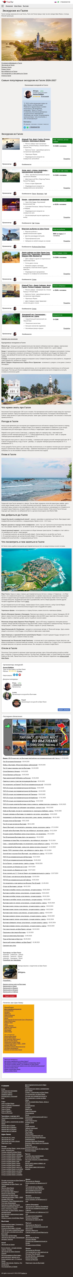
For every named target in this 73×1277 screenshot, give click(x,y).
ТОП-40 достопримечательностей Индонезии (18, 860)
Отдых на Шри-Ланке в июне (10, 1163)
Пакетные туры (6, 1143)
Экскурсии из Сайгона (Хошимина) (37, 1206)
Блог (2, 1098)
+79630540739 (65, 2)
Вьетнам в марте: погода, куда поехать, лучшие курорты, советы (24, 919)
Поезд (34, 193)
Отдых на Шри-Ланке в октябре (11, 1171)
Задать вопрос (64, 710)
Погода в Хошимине (32, 1218)
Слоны (37, 223)
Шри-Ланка (17, 6)
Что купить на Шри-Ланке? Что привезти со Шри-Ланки (21, 1064)
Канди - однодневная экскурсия (35, 199)
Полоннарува (8, 1016)
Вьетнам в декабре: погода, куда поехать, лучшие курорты (22, 890)
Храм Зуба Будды (9, 1021)
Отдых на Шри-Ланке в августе (11, 1167)
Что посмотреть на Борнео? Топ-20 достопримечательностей (23, 784)
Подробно (66, 159)
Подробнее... (7, 980)
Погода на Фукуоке (32, 1259)
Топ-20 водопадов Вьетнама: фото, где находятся (19, 837)
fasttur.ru (24, 1273)
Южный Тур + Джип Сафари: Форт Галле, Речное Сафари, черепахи (36, 286)
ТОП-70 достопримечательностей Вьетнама (17, 857)
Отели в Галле (6, 75)
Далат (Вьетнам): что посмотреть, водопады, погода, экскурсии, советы (26, 827)
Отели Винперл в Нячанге (11, 771)
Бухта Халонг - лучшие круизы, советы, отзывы (18, 863)
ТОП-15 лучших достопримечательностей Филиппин (20, 791)
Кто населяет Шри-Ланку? (12, 1039)
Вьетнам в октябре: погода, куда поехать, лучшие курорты (22, 896)
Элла (6, 1024)
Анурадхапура (8, 1010)
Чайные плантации (10, 1027)
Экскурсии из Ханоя (8, 1244)
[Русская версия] (55, 2)
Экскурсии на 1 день (8, 1137)
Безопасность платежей (9, 1096)
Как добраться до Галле (9, 71)
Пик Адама (7, 1030)
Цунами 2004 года (10, 1045)
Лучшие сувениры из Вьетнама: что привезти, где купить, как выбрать (26, 814)
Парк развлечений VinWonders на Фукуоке (17, 778)
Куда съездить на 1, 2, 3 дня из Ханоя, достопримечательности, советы (26, 873)
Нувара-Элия (8, 1022)
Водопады (40, 193)
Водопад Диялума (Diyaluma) (34, 1141)
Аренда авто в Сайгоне (10, 992)
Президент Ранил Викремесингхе (14, 1046)
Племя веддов (8, 1025)
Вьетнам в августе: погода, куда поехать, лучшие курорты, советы (25, 903)
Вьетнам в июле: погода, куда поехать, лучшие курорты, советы (24, 906)
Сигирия (7, 1012)
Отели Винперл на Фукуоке (12, 774)
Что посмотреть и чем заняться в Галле (14, 73)
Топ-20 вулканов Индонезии (12, 761)
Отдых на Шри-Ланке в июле (10, 1165)
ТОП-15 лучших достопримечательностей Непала (19, 788)
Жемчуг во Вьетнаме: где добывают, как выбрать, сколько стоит (24, 807)
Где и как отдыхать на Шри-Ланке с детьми (17, 929)
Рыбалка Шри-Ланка (38, 247)
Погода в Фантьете (32, 1230)
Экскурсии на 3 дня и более (10, 1141)
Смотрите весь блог (9, 945)
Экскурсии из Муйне (32, 1237)
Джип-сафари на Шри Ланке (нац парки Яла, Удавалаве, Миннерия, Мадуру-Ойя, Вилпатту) (36, 254)
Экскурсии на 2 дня (7, 1139)
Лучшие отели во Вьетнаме (12, 821)
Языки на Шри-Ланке (10, 1040)
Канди (6, 1018)
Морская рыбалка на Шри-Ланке (35, 229)
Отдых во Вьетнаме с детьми (12, 886)
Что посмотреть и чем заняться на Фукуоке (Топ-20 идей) (21, 883)
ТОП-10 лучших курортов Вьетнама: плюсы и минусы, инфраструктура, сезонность (30, 804)
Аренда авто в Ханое (10, 986)
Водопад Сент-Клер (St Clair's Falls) (36, 1149)
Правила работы (6, 1094)
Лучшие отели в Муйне (33, 1245)
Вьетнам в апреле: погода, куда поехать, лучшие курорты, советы (24, 916)
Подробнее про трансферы (12, 960)
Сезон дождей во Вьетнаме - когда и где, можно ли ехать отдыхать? (25, 847)
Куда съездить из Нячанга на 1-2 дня (15, 867)
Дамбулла (7, 1013)
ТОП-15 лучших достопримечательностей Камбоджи (20, 798)
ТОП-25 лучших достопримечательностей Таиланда (20, 794)
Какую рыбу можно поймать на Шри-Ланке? (17, 942)
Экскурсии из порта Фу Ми (34, 1219)
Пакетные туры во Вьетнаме (35, 1263)
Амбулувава (8, 1031)
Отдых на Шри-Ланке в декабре (11, 1174)
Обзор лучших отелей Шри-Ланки (12, 1218)
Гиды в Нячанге (6, 1107)
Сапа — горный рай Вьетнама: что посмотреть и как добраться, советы (26, 844)
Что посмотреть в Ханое (9, 1266)
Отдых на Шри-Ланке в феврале (12, 1156)
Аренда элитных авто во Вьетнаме (14, 984)
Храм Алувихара (9, 1015)
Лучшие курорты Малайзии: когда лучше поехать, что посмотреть (24, 834)
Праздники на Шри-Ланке (12, 1042)
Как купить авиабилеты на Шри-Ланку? (16, 1061)
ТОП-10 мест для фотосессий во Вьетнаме (17, 876)
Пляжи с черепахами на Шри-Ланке (36, 1092)
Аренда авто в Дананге (10, 988)
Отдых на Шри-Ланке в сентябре (12, 1169)
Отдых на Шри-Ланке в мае (10, 1161)
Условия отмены (6, 1092)
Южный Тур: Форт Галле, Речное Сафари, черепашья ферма (36, 140)
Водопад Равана (30, 1150)
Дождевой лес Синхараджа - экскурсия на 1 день (34, 315)
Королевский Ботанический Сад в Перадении (18, 1019)
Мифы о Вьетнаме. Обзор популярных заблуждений (20, 765)
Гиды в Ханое (5, 1109)
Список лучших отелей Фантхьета (37, 1232)
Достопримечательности (12, 1009)
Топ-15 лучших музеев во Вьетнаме (14, 824)
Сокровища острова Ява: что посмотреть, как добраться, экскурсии (25, 840)
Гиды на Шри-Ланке (7, 1103)
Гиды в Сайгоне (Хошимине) (10, 1105)
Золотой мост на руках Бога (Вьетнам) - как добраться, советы (23, 853)
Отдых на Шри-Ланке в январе (11, 1154)
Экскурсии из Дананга (33, 1181)
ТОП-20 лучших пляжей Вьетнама (12, 1230)
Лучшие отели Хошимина (34, 1216)
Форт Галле (8, 1028)
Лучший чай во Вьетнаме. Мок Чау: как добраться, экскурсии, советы (26, 830)
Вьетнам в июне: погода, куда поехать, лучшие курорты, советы (24, 909)
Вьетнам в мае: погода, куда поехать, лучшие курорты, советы (23, 913)
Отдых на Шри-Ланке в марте (11, 1158)
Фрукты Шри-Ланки (10, 1036)
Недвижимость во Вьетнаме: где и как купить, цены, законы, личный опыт (27, 817)
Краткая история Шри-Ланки (13, 1049)
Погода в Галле (6, 67)
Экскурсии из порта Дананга (35, 1188)
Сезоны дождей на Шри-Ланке (11, 1152)
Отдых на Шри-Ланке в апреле (11, 1159)
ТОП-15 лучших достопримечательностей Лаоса (19, 801)
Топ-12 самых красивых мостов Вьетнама (16, 768)
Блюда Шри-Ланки (10, 1037)
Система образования (11, 1048)
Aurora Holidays (38, 94)
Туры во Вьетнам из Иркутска (12, 939)
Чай (45, 193)
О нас (3, 1089)
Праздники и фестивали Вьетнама (14, 932)
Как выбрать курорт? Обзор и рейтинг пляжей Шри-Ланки (22, 1062)
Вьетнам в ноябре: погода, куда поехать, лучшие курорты (22, 893)
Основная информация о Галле (11, 63)
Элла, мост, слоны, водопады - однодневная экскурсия (35, 171)
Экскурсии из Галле (7, 65)
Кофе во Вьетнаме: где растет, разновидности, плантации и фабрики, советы (28, 811)
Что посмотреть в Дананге (34, 1187)
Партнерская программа (9, 1091)
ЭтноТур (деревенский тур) (34, 1135)
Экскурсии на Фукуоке (33, 1250)
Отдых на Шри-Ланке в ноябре (11, 1173)
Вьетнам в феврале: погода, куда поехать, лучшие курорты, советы (25, 922)
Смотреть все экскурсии (9, 339)
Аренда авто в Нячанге (10, 990)
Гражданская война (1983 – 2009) (14, 1043)
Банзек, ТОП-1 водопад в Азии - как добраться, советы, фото (23, 850)
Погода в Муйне (31, 1239)
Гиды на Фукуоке (6, 1113)
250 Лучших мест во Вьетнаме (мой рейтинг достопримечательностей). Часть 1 (31, 758)
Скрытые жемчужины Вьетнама (13, 936)
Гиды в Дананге (6, 1111)
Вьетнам (26, 6)
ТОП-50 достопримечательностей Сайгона (17, 880)
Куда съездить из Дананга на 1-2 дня (15, 870)
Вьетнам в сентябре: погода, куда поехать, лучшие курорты (22, 899)
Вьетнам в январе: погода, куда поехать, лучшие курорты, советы (24, 926)
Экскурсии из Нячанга (33, 1197)
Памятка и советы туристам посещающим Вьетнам (19, 781)
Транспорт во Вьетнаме (9, 1235)
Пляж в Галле (5, 69)
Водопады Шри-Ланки (32, 1137)
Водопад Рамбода (31, 1147)
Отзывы (19, 671)
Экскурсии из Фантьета (33, 1225)
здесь (27, 601)
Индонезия (9, 6)
